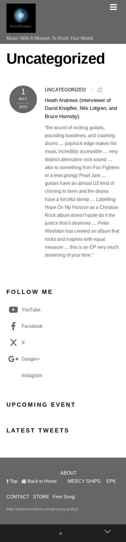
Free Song (64, 496)
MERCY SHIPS (84, 481)
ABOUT (68, 473)
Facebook (31, 326)
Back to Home (41, 481)
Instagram (31, 375)
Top (13, 481)
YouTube (30, 309)
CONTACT (17, 496)
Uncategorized (65, 89)
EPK (111, 481)
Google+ (30, 359)
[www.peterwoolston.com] (21, 30)
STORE (41, 496)
